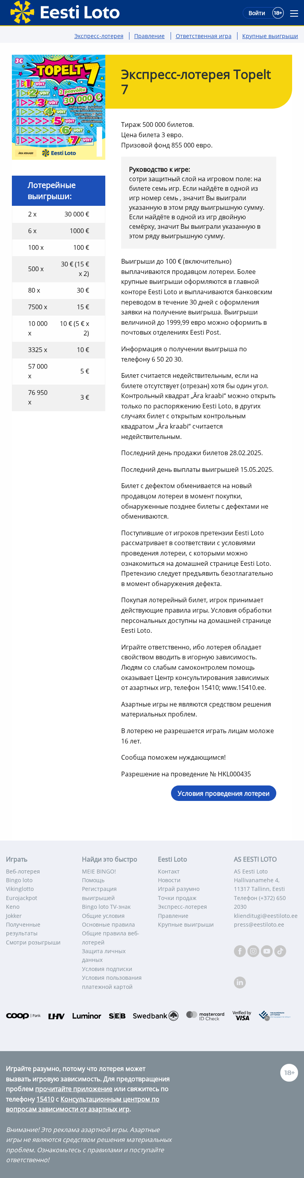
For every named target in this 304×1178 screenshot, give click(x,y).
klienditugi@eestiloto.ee (266, 915)
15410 (45, 1099)
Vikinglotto (20, 889)
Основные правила (108, 924)
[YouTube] (267, 950)
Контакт (169, 871)
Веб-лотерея (23, 871)
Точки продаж (177, 898)
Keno (12, 906)
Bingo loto (19, 880)
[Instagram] (254, 950)
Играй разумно (179, 889)
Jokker (14, 915)
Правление (149, 36)
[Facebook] (240, 950)
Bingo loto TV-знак (106, 906)
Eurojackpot (21, 898)
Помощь (93, 880)
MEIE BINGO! (99, 871)
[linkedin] (240, 982)
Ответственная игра (204, 36)
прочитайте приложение (73, 1088)
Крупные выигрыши (270, 36)
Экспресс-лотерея (99, 36)
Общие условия (103, 915)
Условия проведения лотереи (224, 793)
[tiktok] (280, 950)
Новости (169, 880)
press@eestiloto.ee (259, 924)
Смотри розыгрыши (33, 942)
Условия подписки (107, 969)
